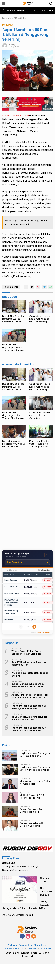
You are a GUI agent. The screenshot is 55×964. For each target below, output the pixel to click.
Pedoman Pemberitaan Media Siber (27, 945)
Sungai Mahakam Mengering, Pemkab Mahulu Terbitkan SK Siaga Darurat (27, 685)
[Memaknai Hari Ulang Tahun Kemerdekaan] (10, 783)
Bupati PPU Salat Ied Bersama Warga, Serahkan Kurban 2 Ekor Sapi (13, 319)
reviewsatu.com (20, 115)
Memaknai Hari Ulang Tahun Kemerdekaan (35, 782)
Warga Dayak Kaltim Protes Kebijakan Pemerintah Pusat (26, 652)
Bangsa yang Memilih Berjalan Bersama (32, 824)
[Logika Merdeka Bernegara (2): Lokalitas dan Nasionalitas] (9, 755)
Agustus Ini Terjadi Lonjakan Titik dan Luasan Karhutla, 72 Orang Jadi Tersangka (29, 696)
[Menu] (4, 3)
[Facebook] (22, 936)
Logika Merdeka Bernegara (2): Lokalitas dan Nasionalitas (28, 729)
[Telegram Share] (44, 287)
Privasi (8, 948)
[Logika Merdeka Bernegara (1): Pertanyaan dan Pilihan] (10, 769)
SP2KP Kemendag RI (43, 632)
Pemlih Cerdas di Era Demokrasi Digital (31, 810)
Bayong (12, 44)
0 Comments (11, 286)
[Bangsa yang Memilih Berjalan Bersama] (10, 825)
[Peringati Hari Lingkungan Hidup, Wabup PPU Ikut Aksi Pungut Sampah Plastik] (14, 335)
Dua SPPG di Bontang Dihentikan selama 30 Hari (29, 663)
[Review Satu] (27, 3)
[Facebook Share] (26, 287)
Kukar (5, 115)
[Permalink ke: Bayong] (4, 45)
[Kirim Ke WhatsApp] (50, 287)
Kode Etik (31, 948)
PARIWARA (7, 25)
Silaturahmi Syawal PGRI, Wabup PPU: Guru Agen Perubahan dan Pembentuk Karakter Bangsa (40, 415)
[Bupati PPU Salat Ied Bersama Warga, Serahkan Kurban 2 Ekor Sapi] (14, 306)
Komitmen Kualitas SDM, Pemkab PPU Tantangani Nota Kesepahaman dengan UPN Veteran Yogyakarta (41, 444)
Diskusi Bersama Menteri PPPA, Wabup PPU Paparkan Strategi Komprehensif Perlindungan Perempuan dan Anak (14, 444)
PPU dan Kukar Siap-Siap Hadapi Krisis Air (29, 674)
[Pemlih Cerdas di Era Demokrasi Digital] (10, 811)
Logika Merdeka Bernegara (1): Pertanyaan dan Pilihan (28, 707)
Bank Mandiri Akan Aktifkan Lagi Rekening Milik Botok (29, 718)
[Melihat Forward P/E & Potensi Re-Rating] (10, 797)
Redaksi (19, 948)
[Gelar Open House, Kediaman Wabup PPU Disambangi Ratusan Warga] (41, 306)
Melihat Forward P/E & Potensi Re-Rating (32, 796)
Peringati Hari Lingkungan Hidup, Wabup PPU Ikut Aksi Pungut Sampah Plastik (13, 347)
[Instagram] (28, 936)
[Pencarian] (51, 3)
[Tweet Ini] (32, 287)
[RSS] (33, 936)
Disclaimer (45, 948)
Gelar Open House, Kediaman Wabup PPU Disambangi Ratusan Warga (39, 319)
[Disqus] (27, 500)
